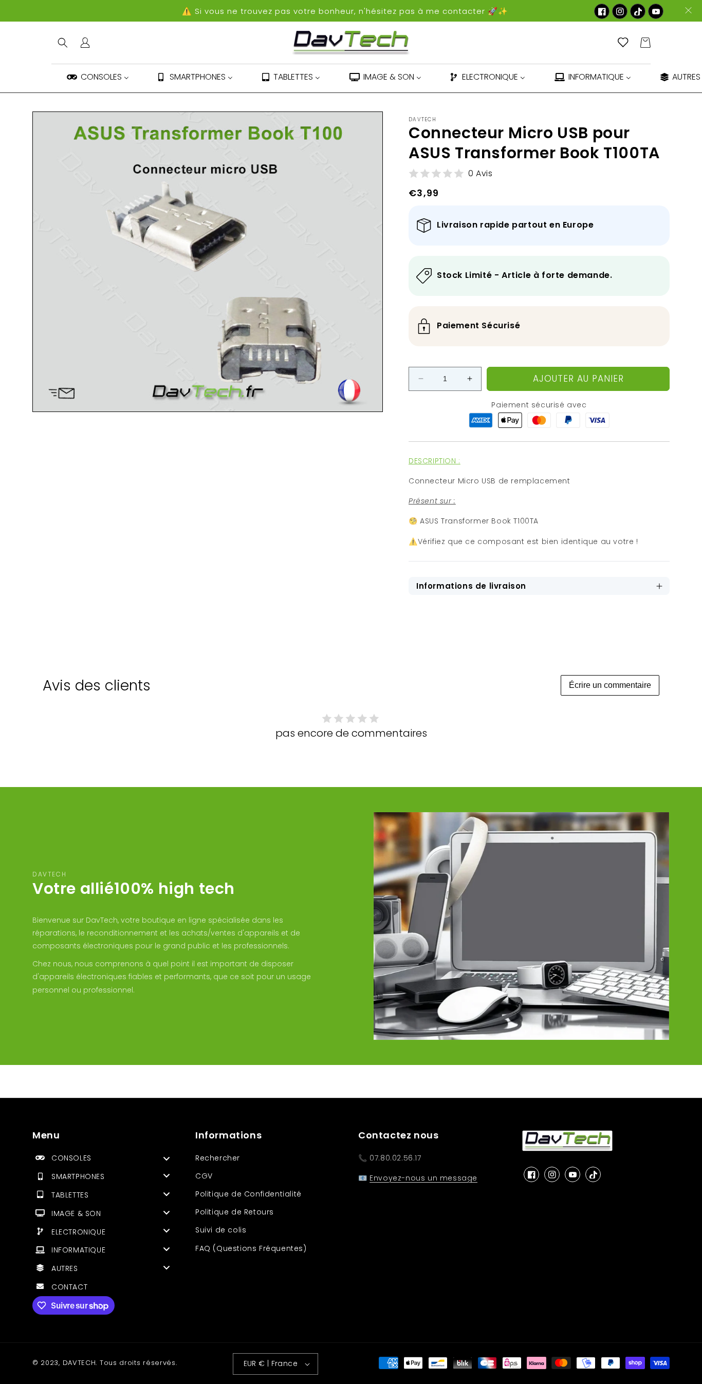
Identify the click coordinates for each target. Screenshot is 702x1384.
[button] (62, 42)
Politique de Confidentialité (248, 1194)
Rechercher (217, 1158)
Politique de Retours (234, 1212)
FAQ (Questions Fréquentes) (251, 1248)
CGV (204, 1176)
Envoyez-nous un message (423, 1178)
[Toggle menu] (166, 1158)
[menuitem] (97, 78)
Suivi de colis (220, 1230)
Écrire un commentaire (610, 685)
